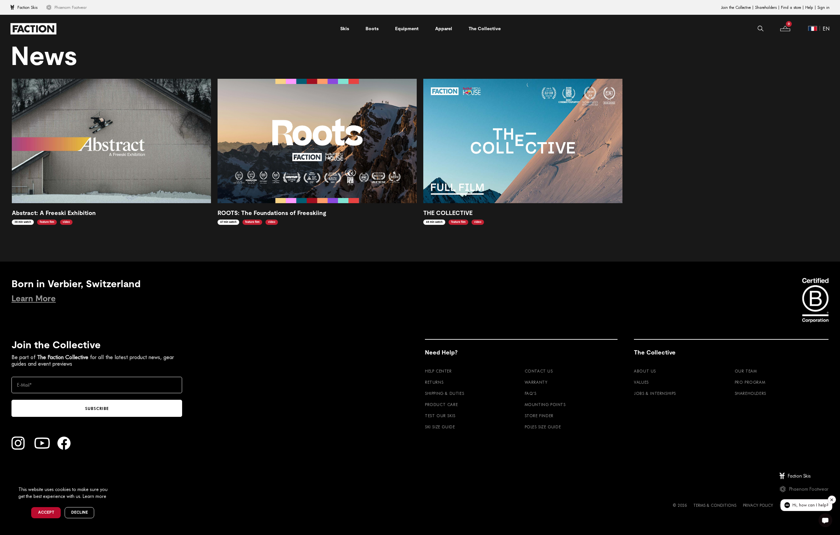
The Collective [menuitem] (485, 28)
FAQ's (530, 393)
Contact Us (539, 371)
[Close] (115, 478)
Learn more (94, 496)
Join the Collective (736, 8)
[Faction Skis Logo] (33, 28)
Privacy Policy (758, 505)
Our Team (746, 371)
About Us (645, 371)
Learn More (33, 298)
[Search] (760, 28)
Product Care (441, 404)
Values (641, 382)
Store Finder (539, 415)
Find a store (791, 8)
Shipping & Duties (444, 393)
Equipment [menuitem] (407, 28)
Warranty (536, 382)
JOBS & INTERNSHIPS (655, 393)
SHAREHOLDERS (750, 393)
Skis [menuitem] (344, 28)
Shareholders (766, 8)
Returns (434, 382)
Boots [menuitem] (372, 28)
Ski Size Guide (440, 426)
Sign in (823, 8)
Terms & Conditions (714, 505)
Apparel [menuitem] (443, 28)
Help (809, 8)
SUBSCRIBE (97, 408)
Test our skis (440, 415)
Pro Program (750, 382)
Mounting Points (545, 404)
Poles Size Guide (543, 426)
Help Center (438, 371)
